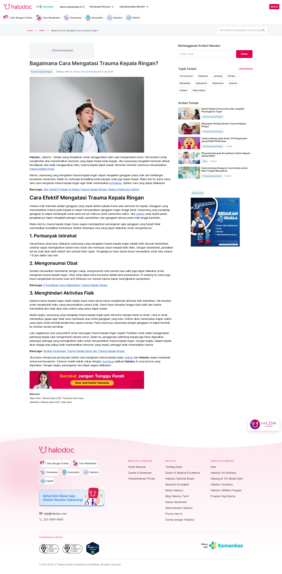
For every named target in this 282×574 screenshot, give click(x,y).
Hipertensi (218, 83)
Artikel (42, 30)
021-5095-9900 (51, 519)
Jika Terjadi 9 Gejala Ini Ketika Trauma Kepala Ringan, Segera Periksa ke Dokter (91, 189)
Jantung (218, 76)
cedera (140, 213)
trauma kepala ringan (42, 168)
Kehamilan (185, 83)
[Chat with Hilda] (263, 424)
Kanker (183, 90)
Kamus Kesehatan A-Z (72, 6)
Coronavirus (186, 76)
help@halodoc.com (53, 513)
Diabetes (203, 76)
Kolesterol (201, 83)
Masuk (274, 6)
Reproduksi (199, 90)
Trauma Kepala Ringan (41, 72)
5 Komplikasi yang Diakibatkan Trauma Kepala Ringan (75, 285)
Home (30, 30)
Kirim (244, 53)
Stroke (231, 76)
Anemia (233, 83)
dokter (129, 357)
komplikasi (116, 183)
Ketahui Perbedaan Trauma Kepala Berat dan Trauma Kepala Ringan (84, 351)
